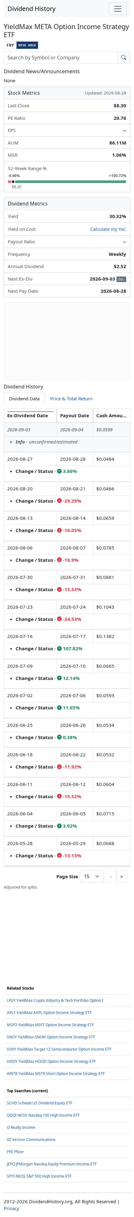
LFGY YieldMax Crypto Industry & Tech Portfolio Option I (55, 1000)
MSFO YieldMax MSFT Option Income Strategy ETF (50, 1024)
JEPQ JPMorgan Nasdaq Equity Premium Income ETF (52, 1164)
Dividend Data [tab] (24, 398)
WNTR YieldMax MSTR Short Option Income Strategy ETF (56, 1073)
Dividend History (31, 8)
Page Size (67, 876)
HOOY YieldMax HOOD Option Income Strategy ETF (51, 1061)
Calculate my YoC (108, 229)
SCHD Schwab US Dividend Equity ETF (39, 1103)
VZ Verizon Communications (31, 1139)
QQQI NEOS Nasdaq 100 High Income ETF (43, 1115)
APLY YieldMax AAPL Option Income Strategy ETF (49, 1012)
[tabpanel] (67, 649)
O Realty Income (21, 1127)
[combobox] (60, 57)
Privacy (11, 1208)
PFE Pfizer (15, 1151)
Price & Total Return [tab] (71, 398)
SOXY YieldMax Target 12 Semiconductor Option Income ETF (59, 1049)
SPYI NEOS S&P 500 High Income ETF (39, 1176)
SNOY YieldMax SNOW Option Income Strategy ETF (51, 1037)
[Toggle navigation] (118, 9)
